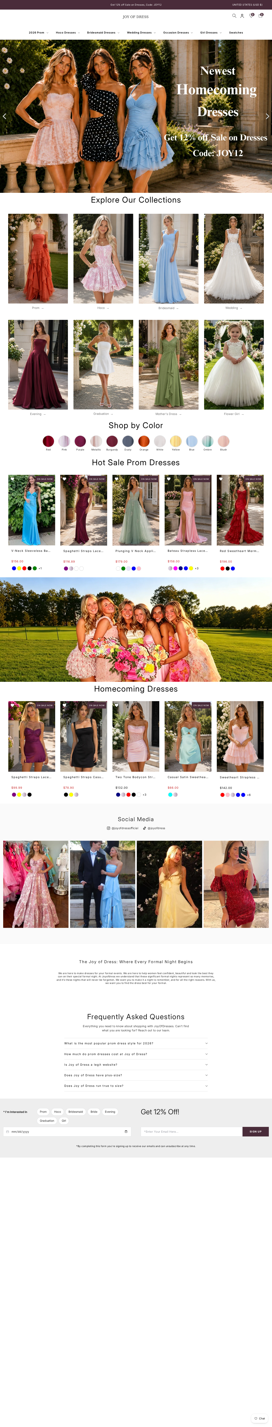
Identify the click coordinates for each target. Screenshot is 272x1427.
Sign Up (256, 1131)
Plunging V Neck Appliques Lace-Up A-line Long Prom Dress (136, 551)
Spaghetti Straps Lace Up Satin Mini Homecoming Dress (31, 777)
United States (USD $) (247, 4)
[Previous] (5, 116)
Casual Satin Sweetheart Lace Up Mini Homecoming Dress (188, 777)
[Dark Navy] (181, 568)
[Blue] (14, 568)
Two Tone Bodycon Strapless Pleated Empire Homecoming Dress (136, 777)
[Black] (29, 568)
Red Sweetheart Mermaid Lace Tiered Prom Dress (240, 551)
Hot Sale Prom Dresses (136, 462)
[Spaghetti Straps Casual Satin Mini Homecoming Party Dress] (83, 736)
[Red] (24, 568)
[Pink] (71, 569)
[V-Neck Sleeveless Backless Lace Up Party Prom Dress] (31, 510)
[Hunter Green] (123, 569)
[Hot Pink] (228, 795)
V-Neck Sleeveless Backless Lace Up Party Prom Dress (31, 550)
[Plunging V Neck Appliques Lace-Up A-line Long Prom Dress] (136, 510)
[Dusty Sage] (118, 569)
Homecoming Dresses (136, 689)
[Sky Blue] (238, 795)
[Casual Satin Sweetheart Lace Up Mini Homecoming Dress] (188, 736)
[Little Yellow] (71, 795)
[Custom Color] (82, 569)
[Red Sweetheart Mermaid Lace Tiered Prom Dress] (240, 510)
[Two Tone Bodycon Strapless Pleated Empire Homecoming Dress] (136, 736)
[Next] (267, 116)
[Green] (35, 568)
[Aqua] (170, 795)
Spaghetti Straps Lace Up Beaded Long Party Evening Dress (84, 551)
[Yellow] (19, 568)
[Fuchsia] (176, 568)
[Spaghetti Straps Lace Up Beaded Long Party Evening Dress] (83, 510)
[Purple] (66, 569)
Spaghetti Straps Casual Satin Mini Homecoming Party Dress (84, 777)
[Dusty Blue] (134, 569)
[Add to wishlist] (12, 479)
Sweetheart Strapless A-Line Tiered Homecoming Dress (240, 777)
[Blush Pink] (139, 569)
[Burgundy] (76, 569)
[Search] (234, 16)
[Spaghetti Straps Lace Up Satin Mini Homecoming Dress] (31, 736)
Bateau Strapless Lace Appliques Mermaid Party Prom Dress (188, 550)
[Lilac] (139, 795)
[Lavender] (129, 569)
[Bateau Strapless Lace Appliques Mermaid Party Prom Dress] (188, 510)
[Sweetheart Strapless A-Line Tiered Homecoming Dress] (240, 736)
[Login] (242, 16)
